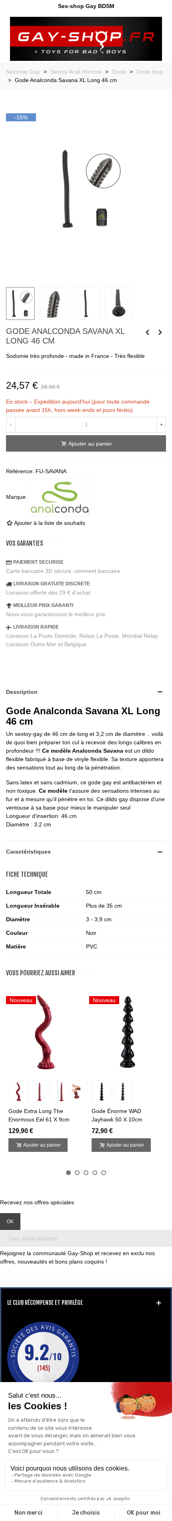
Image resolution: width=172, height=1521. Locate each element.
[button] (68, 1172)
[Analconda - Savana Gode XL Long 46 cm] (86, 276)
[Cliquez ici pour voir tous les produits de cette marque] (59, 497)
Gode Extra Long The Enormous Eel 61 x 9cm (39, 1115)
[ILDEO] (86, 39)
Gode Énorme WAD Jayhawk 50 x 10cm (117, 1115)
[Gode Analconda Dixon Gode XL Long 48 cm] (147, 332)
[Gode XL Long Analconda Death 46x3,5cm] (160, 332)
